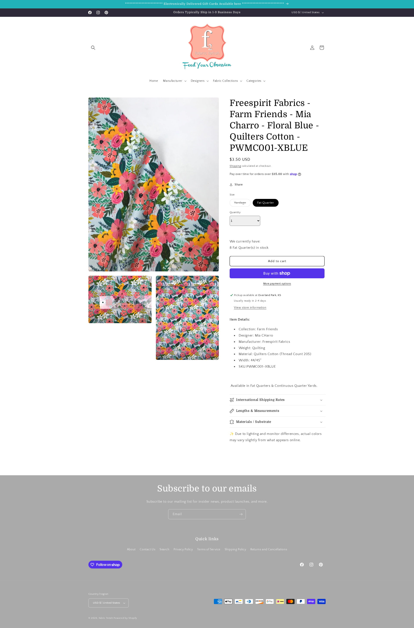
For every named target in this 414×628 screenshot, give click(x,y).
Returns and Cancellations (268, 549)
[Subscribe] (241, 514)
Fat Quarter (265, 203)
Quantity (235, 212)
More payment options (277, 283)
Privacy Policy (183, 549)
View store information (250, 307)
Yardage (242, 204)
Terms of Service (208, 549)
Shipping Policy (235, 549)
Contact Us (147, 549)
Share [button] (239, 184)
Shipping (235, 166)
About (131, 549)
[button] (93, 47)
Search (164, 549)
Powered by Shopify (125, 618)
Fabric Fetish (106, 618)
